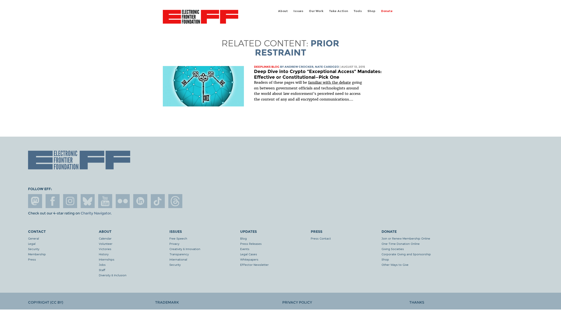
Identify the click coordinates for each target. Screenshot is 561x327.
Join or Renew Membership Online (406, 238)
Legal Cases (248, 254)
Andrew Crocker (298, 66)
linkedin (140, 201)
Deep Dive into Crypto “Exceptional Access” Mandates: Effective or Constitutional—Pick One (318, 74)
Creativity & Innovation (184, 248)
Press (32, 259)
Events (244, 248)
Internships (106, 259)
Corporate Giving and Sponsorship (406, 254)
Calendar (105, 238)
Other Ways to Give (395, 264)
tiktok (158, 201)
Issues (298, 11)
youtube (105, 201)
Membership (37, 254)
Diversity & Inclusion (112, 275)
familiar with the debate (329, 82)
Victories (105, 248)
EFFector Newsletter (254, 264)
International (178, 259)
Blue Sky (88, 201)
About (283, 11)
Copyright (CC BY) (45, 302)
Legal (32, 243)
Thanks (416, 302)
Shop (371, 11)
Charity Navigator (96, 213)
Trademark (167, 302)
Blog (243, 238)
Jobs (102, 264)
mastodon (35, 201)
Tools (358, 11)
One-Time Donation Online (401, 243)
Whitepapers (249, 259)
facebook (53, 201)
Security (33, 248)
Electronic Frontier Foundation (200, 19)
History (103, 254)
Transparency (179, 254)
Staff (102, 269)
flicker (123, 201)
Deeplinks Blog (266, 66)
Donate (387, 11)
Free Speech (178, 238)
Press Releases (251, 243)
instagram (70, 201)
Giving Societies (393, 248)
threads (175, 201)
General (33, 238)
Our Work (316, 11)
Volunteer (105, 243)
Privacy (174, 243)
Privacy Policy (297, 302)
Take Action (338, 11)
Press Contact (321, 238)
